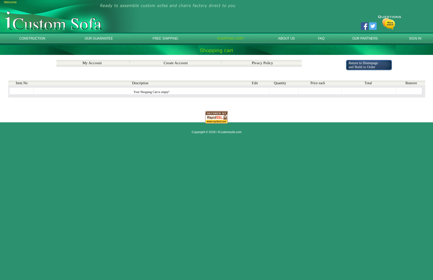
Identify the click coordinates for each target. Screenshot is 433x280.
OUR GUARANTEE (99, 38)
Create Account (176, 63)
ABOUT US (286, 38)
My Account (92, 63)
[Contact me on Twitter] (373, 27)
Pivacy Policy (262, 63)
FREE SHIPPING (165, 38)
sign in (415, 38)
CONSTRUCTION (32, 38)
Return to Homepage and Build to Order (363, 65)
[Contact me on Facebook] (364, 27)
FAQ (321, 38)
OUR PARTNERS (365, 38)
